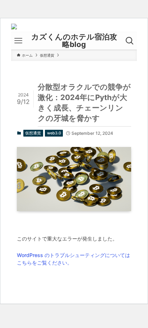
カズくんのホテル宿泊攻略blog (74, 40)
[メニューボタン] (18, 40)
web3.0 (54, 133)
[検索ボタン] (129, 40)
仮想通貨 (33, 133)
